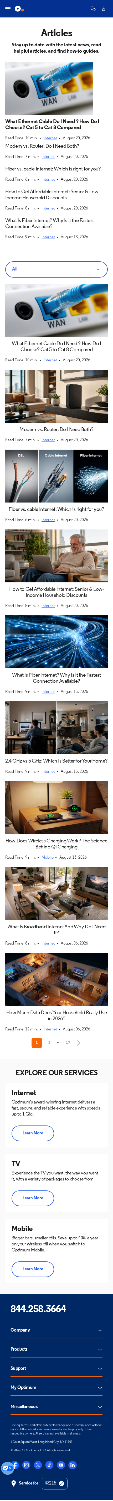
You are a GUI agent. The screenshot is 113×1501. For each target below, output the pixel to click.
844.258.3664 (38, 1310)
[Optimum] (19, 9)
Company (20, 1330)
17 (68, 1043)
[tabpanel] (56, 666)
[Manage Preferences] (7, 1468)
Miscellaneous (24, 1407)
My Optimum (23, 1388)
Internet (50, 138)
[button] (93, 8)
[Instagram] (26, 1465)
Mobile (48, 858)
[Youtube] (61, 1465)
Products (19, 1349)
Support (18, 1368)
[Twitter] (38, 1465)
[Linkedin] (72, 1465)
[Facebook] (15, 1465)
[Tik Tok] (49, 1465)
